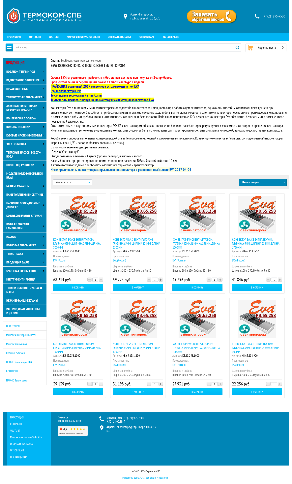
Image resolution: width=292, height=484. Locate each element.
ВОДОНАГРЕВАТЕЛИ (18, 127)
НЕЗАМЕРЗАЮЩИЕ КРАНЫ (22, 300)
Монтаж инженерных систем (21, 335)
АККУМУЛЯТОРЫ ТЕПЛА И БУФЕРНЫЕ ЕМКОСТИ (21, 108)
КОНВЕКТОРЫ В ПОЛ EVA (21, 118)
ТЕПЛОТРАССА (14, 254)
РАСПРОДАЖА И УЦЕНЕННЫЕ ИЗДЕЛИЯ (23, 311)
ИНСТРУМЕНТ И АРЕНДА (20, 279)
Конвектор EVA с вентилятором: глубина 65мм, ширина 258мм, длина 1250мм (136, 348)
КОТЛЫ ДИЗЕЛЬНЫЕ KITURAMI (24, 216)
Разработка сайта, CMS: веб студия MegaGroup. (145, 477)
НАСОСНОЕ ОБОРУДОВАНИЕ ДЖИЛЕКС (23, 205)
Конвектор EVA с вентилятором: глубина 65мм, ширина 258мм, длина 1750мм (255, 243)
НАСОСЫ (11, 237)
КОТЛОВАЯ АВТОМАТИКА (21, 245)
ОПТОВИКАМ (146, 37)
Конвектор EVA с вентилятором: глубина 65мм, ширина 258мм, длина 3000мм (77, 243)
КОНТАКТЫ (35, 37)
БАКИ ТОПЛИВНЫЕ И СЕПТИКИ (24, 195)
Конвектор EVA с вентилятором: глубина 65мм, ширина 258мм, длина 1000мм (196, 348)
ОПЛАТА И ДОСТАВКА (119, 37)
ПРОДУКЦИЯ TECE (17, 89)
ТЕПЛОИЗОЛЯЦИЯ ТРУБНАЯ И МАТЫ (24, 290)
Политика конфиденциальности (69, 419)
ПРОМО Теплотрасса (16, 380)
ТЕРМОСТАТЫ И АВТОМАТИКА (24, 97)
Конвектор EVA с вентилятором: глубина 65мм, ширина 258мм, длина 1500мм (77, 348)
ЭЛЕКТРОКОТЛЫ (16, 144)
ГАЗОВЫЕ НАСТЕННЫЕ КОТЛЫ (24, 135)
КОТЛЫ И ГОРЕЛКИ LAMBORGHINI (17, 226)
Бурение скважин (15, 353)
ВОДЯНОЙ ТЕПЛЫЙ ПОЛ (20, 72)
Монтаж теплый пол (16, 344)
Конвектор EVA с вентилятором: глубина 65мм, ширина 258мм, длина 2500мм (136, 243)
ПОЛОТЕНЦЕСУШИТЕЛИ (20, 165)
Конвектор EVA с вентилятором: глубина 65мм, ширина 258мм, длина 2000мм (196, 243)
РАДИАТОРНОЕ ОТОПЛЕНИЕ (23, 80)
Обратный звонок (211, 16)
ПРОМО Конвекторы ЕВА (19, 362)
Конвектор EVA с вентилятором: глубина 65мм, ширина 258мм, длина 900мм (255, 348)
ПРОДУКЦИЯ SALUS (17, 262)
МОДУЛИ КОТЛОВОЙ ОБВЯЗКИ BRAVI (24, 175)
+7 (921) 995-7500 (273, 16)
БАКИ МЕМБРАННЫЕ (18, 186)
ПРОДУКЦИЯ (14, 37)
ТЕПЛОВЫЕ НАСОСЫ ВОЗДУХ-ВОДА (23, 154)
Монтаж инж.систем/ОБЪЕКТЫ (83, 37)
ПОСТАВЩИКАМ (170, 37)
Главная (55, 60)
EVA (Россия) (59, 260)
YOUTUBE (54, 37)
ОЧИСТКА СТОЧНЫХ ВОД (21, 271)
